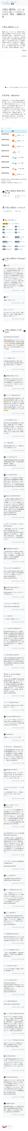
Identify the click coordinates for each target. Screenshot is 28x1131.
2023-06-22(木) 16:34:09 (17, 609)
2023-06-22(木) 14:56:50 (17, 710)
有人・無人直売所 (13, 223)
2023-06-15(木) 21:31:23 (17, 994)
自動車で (17, 211)
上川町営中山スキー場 (19, 238)
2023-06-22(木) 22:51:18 (17, 388)
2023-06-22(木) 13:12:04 (17, 763)
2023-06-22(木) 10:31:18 (17, 869)
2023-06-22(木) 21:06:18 (17, 413)
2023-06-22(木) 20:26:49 (17, 450)
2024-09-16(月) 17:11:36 (17, 290)
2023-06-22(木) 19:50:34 (17, 489)
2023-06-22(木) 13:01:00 (17, 781)
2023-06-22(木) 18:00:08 (17, 561)
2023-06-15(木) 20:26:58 (17, 1033)
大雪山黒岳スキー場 (7, 242)
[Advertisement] (14, 72)
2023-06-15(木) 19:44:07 (17, 1049)
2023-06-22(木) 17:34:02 (17, 581)
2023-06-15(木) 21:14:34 (17, 1007)
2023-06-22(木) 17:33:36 (17, 597)
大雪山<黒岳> (20, 229)
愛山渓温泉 (8, 246)
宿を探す (5, 196)
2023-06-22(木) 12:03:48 (17, 798)
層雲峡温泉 (8, 249)
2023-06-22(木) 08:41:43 (17, 927)
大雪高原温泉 (21, 246)
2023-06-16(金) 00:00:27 (17, 943)
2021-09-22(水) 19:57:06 (17, 319)
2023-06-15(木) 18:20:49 (17, 1114)
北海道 (6, 2)
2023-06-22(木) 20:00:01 (17, 468)
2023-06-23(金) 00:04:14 (17, 351)
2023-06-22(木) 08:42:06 (17, 906)
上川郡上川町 (13, 2)
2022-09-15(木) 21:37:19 (17, 303)
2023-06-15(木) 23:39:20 (17, 959)
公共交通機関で (7, 211)
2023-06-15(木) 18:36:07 (17, 1070)
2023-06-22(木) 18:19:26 (17, 542)
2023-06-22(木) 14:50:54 (17, 727)
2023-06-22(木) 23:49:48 (17, 369)
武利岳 (6, 237)
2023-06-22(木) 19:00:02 (17, 517)
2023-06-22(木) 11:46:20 (17, 826)
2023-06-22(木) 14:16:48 (17, 740)
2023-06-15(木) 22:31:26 (17, 973)
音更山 (19, 226)
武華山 (19, 232)
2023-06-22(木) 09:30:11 (17, 883)
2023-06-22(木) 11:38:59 (17, 854)
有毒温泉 (20, 249)
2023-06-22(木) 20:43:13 (17, 436)
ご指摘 (20, 87)
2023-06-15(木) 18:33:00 (17, 1097)
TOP (2, 2)
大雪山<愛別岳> (9, 229)
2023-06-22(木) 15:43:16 (17, 648)
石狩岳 (6, 226)
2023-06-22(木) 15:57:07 (17, 622)
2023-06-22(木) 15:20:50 (17, 667)
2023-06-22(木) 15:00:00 (17, 696)
